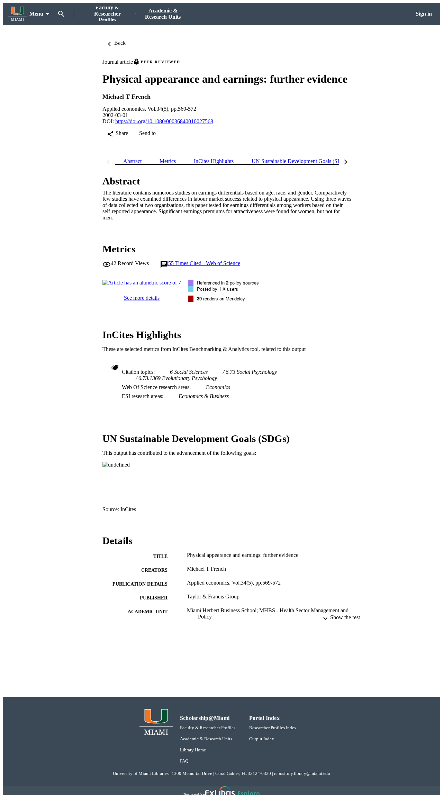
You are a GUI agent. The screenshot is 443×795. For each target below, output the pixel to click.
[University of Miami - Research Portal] (17, 14)
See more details (142, 298)
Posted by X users (217, 289)
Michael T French (126, 96)
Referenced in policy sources (228, 282)
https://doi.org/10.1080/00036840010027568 (164, 121)
